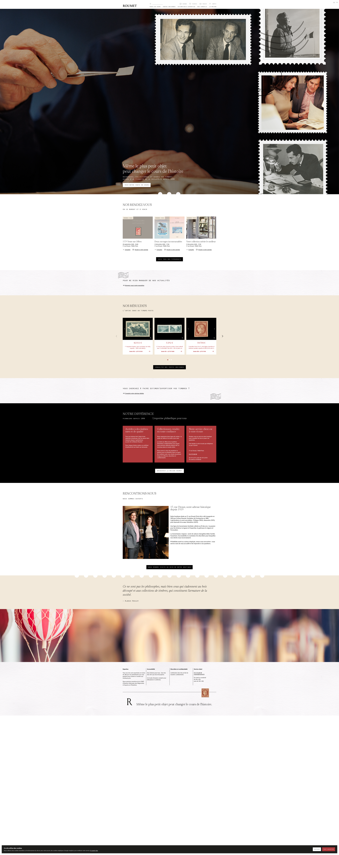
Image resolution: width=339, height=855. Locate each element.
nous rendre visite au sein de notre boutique (169, 567)
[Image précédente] (125, 329)
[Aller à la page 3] (171, 360)
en (337, 2)
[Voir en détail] (151, 338)
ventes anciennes (169, 6)
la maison (212, 6)
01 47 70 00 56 (193, 454)
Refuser (317, 849)
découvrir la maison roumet (169, 471)
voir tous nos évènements (169, 259)
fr (334, 2)
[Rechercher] (150, 4)
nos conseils (202, 6)
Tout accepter (328, 849)
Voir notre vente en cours (137, 185)
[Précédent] (117, 336)
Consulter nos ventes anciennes (169, 367)
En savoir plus (94, 850)
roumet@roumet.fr (199, 674)
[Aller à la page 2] (169, 360)
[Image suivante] (151, 329)
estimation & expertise (186, 6)
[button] (138, 336)
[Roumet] (130, 6)
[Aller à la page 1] (168, 360)
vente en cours (155, 6)
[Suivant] (221, 336)
